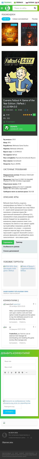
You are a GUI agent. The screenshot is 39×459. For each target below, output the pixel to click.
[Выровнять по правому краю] (22, 372)
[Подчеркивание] (11, 372)
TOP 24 (6, 19)
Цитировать (13, 322)
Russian (31, 2)
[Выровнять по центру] (19, 372)
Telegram (7, 2)
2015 (8, 118)
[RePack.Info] (7, 8)
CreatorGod (16, 304)
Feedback (19, 2)
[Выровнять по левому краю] (15, 372)
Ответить (23, 322)
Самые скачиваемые (20, 19)
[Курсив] (8, 372)
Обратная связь (7, 442)
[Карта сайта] (31, 437)
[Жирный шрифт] (5, 372)
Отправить (9, 412)
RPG (4, 118)
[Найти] (34, 8)
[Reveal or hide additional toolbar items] (26, 372)
